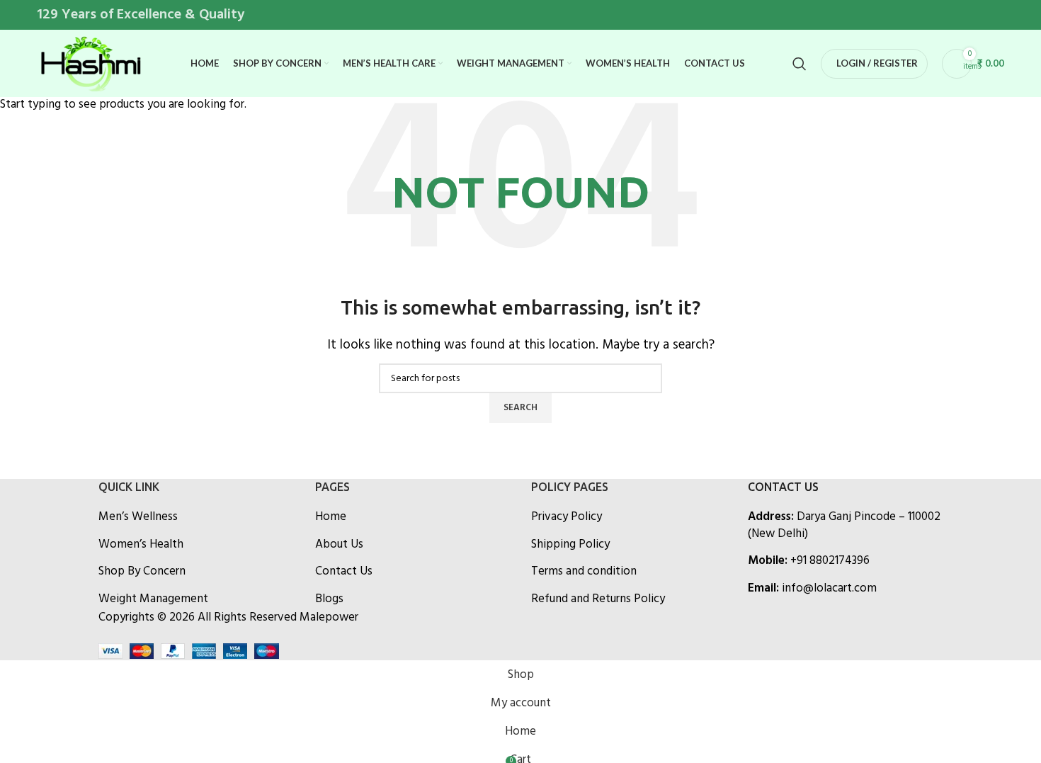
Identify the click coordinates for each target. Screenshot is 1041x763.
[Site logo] (90, 63)
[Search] (799, 64)
